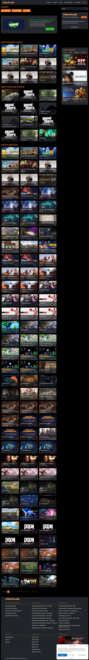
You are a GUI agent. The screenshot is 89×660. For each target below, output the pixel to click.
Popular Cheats (35, 644)
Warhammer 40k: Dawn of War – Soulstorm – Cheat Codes (44, 623)
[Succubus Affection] (10, 246)
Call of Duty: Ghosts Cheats (11, 608)
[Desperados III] (29, 380)
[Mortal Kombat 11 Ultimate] (10, 193)
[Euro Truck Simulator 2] (29, 121)
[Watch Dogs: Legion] (47, 193)
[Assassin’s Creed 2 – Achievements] (47, 108)
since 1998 (84, 17)
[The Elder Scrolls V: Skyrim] (10, 581)
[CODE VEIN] (29, 487)
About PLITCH (50, 29)
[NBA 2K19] (29, 581)
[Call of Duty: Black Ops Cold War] (47, 63)
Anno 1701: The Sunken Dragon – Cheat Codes (42, 615)
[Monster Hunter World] (47, 393)
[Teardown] (29, 246)
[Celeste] (10, 326)
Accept (62, 655)
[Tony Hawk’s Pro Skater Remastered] (47, 273)
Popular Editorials (36, 649)
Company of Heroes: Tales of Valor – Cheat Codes (42, 627)
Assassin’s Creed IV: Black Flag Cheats (13, 610)
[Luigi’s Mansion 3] (47, 50)
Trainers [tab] (65, 52)
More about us (74, 27)
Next (36, 591)
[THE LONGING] (47, 500)
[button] (86, 645)
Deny (72, 655)
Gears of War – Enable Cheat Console (40, 610)
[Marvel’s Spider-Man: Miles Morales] (29, 63)
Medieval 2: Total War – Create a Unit (67, 613)
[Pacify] (10, 393)
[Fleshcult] (47, 77)
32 (24, 591)
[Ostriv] (10, 514)
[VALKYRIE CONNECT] (29, 393)
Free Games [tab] (83, 52)
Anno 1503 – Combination (64, 623)
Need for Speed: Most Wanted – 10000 (67, 605)
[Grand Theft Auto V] (29, 95)
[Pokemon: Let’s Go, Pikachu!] (10, 50)
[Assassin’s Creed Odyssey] (29, 50)
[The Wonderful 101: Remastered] (29, 340)
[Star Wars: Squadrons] (29, 193)
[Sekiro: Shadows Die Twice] (10, 474)
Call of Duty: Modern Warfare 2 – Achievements (42, 613)
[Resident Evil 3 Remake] (10, 460)
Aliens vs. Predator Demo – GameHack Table (68, 610)
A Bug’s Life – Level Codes (64, 629)
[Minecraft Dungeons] (29, 420)
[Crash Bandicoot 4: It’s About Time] (47, 246)
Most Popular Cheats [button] (16, 10)
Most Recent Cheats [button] (6, 10)
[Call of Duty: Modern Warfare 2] (29, 135)
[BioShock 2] (47, 135)
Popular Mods (35, 642)
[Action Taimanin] (29, 233)
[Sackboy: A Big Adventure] (10, 63)
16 (19, 591)
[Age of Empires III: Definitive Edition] (10, 233)
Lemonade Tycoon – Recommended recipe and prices (70, 608)
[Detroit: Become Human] (47, 380)
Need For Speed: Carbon (64, 620)
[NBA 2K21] (47, 300)
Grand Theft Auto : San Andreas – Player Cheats (69, 618)
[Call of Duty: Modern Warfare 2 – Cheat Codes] (47, 95)
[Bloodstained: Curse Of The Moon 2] (29, 367)
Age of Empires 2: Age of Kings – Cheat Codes (41, 618)
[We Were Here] (47, 541)
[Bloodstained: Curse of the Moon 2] (29, 353)
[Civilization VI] (10, 487)
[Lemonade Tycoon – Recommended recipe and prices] (10, 121)
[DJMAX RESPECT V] (47, 567)
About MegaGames (9, 637)
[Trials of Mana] (10, 447)
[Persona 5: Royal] (29, 514)
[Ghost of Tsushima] (47, 367)
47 (32, 591)
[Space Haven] (10, 380)
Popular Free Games (36, 651)
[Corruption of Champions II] (47, 219)
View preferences (82, 655)
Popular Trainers (35, 639)
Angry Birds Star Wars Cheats (11, 615)
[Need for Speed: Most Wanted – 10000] (10, 95)
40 (27, 591)
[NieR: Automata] (47, 434)
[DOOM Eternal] (29, 527)
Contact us (7, 639)
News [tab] (70, 52)
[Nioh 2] (47, 514)
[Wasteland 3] (29, 326)
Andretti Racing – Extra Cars (65, 615)
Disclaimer (7, 642)
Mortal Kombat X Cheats (10, 605)
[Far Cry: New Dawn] (47, 581)
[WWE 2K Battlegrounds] (47, 260)
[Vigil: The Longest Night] (47, 233)
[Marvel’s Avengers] (47, 286)
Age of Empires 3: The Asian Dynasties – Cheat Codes (43, 620)
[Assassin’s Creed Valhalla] (47, 206)
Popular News (35, 646)
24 (22, 591)
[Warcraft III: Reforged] (29, 567)
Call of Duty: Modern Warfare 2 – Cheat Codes (42, 605)
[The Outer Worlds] (47, 554)
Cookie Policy (72, 657)
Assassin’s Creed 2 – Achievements (39, 608)
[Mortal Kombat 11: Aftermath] (10, 407)
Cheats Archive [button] (26, 10)
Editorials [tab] (76, 52)
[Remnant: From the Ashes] (10, 554)
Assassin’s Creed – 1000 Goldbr (38, 625)
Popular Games (35, 637)
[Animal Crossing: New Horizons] (10, 527)
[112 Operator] (29, 500)
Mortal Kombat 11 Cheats (10, 613)
